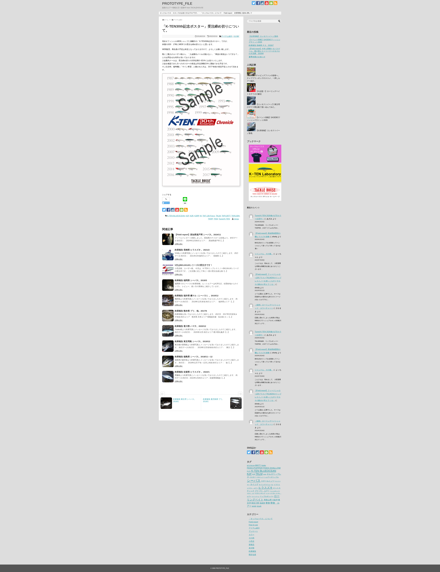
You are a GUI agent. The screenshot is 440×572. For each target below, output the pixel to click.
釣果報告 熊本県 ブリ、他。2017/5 (191, 311)
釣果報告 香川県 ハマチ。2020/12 (190, 326)
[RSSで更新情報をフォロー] (275, 3)
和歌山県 (268, 500)
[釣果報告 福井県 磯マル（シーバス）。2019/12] (168, 300)
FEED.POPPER (255, 468)
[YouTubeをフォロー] (267, 3)
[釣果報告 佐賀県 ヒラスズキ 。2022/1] (168, 376)
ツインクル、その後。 (264, 254)
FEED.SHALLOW (272, 468)
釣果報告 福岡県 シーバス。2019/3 (191, 280)
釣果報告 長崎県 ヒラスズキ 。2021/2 (192, 250)
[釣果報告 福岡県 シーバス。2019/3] (168, 285)
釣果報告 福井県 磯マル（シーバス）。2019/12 (196, 295)
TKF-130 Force (208, 216)
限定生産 (252, 555)
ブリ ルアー (264, 491)
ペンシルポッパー (275, 491)
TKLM (218, 216)
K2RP (196, 216)
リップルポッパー (267, 496)
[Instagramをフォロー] (262, 3)
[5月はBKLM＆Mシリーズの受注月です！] (168, 270)
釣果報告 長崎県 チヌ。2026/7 (261, 45)
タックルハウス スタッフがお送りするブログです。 (179, 13)
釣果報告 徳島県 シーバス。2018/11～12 (193, 357)
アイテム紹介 (226, 36)
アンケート (253, 531)
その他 (236, 36)
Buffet (263, 465)
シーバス (254, 480)
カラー (251, 535)
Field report (228, 13)
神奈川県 (255, 503)
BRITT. (258, 465)
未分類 (251, 548)
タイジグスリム (264, 485)
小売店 (251, 541)
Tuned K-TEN (224, 219)
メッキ (268, 493)
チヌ (272, 484)
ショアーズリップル (271, 477)
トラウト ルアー (252, 488)
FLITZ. (249, 471)
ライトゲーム (255, 496)
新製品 (251, 545)
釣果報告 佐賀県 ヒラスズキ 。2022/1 (192, 372)
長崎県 (262, 503)
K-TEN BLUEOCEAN (176, 216)
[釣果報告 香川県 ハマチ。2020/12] (168, 331)
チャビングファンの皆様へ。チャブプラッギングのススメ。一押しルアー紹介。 (263, 78)
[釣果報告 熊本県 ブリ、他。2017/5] (168, 315)
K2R (192, 216)
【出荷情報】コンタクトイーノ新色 (263, 36)
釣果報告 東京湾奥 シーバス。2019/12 (192, 341)
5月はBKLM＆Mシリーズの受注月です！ (193, 265)
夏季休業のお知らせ (257, 57)
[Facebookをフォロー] (258, 3)
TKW (216, 219)
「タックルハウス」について (211, 13)
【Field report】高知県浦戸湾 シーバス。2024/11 (198, 234)
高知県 (259, 506)
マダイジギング (260, 493)
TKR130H (235, 216)
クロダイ (252, 477)
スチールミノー (268, 481)
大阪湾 (275, 500)
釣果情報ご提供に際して (243, 13)
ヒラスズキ (265, 487)
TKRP (210, 219)
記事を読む (179, 244)
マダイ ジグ (250, 493)
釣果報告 (252, 551)
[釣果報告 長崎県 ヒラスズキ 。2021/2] (168, 254)
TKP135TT (226, 216)
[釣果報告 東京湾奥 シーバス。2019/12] (168, 346)
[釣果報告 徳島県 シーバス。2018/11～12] (168, 361)
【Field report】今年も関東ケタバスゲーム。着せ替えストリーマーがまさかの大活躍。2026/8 (264, 51)
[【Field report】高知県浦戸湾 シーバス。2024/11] (168, 239)
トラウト (277, 485)
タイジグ (254, 484)
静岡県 (254, 506)
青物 (267, 503)
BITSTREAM (251, 465)
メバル (272, 493)
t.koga (236, 219)
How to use (253, 525)
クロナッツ (260, 477)
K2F (187, 216)
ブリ (257, 491)
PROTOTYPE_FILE (177, 3)
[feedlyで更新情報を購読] (271, 3)
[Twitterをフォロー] (254, 3)
